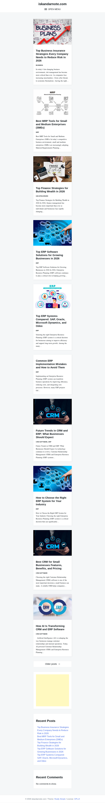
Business (39, 65)
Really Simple (59, 799)
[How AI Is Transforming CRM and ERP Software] (52, 607)
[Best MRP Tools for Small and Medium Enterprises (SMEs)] (52, 102)
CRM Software (41, 442)
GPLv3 (77, 799)
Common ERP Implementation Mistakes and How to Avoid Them (51, 364)
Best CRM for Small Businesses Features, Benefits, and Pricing (49, 565)
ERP (37, 263)
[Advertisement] (52, 690)
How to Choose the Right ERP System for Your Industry (51, 501)
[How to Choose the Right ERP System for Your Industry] (52, 478)
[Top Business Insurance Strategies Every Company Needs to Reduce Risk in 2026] (52, 32)
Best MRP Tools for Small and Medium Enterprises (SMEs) (51, 124)
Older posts (51, 664)
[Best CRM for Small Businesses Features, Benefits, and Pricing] (52, 543)
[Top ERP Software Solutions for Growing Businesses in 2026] (52, 233)
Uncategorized (42, 196)
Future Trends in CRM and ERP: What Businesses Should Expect (52, 434)
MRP (37, 132)
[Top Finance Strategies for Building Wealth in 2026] (52, 169)
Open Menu (54, 9)
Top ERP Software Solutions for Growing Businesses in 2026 (49, 255)
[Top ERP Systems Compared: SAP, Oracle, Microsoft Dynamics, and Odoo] (52, 297)
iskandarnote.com (52, 4)
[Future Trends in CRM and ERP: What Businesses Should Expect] (52, 411)
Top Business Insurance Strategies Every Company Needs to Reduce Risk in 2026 (53, 730)
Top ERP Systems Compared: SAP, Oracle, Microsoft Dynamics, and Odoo (52, 758)
